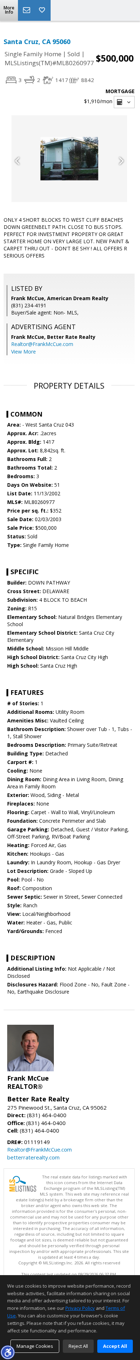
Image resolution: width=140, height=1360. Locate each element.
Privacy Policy (80, 1308)
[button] (7, 1352)
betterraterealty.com (33, 1157)
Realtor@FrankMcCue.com (42, 344)
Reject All (78, 1346)
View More (23, 351)
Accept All (115, 1346)
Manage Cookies (35, 1346)
